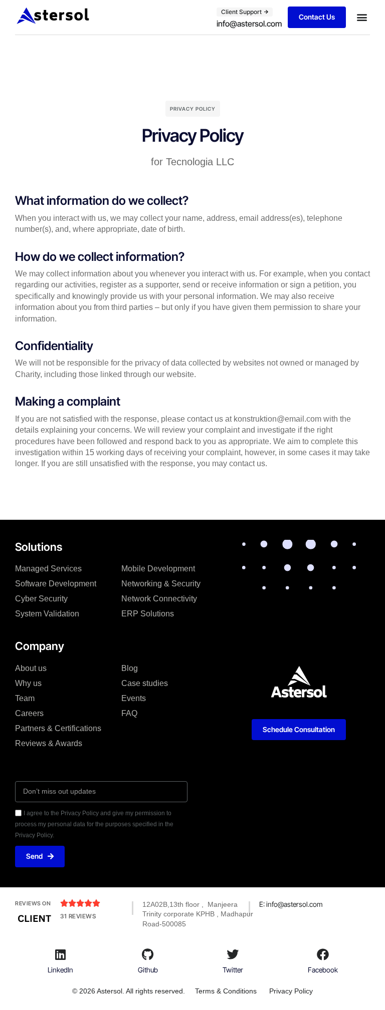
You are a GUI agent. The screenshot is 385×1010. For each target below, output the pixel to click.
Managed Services (48, 568)
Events (133, 698)
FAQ (129, 713)
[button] (361, 17)
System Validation (47, 613)
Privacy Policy (291, 991)
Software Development (55, 583)
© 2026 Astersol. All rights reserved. (128, 991)
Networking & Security (161, 583)
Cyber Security (41, 598)
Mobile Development (158, 568)
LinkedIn (60, 969)
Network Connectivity (159, 598)
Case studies (144, 683)
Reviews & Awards (48, 743)
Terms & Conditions (226, 991)
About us (31, 668)
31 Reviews (78, 916)
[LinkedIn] (60, 954)
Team (25, 698)
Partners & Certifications (58, 728)
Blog (129, 668)
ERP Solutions (147, 613)
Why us (28, 683)
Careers (29, 713)
